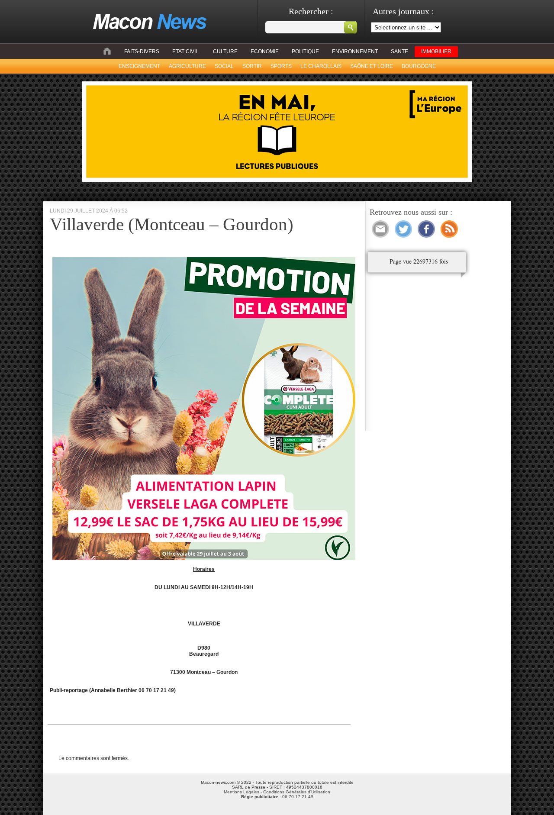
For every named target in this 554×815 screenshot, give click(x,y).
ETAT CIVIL (185, 51)
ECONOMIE (265, 51)
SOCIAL (224, 66)
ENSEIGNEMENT (139, 66)
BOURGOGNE (419, 66)
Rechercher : (311, 11)
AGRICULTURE (187, 66)
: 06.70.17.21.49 (277, 796)
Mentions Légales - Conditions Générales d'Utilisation (277, 791)
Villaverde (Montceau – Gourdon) (171, 224)
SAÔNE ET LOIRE (371, 66)
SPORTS (281, 66)
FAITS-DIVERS (141, 51)
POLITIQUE (305, 51)
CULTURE (225, 51)
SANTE (399, 51)
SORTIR (252, 66)
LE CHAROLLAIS (320, 66)
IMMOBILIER (436, 51)
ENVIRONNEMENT (355, 51)
